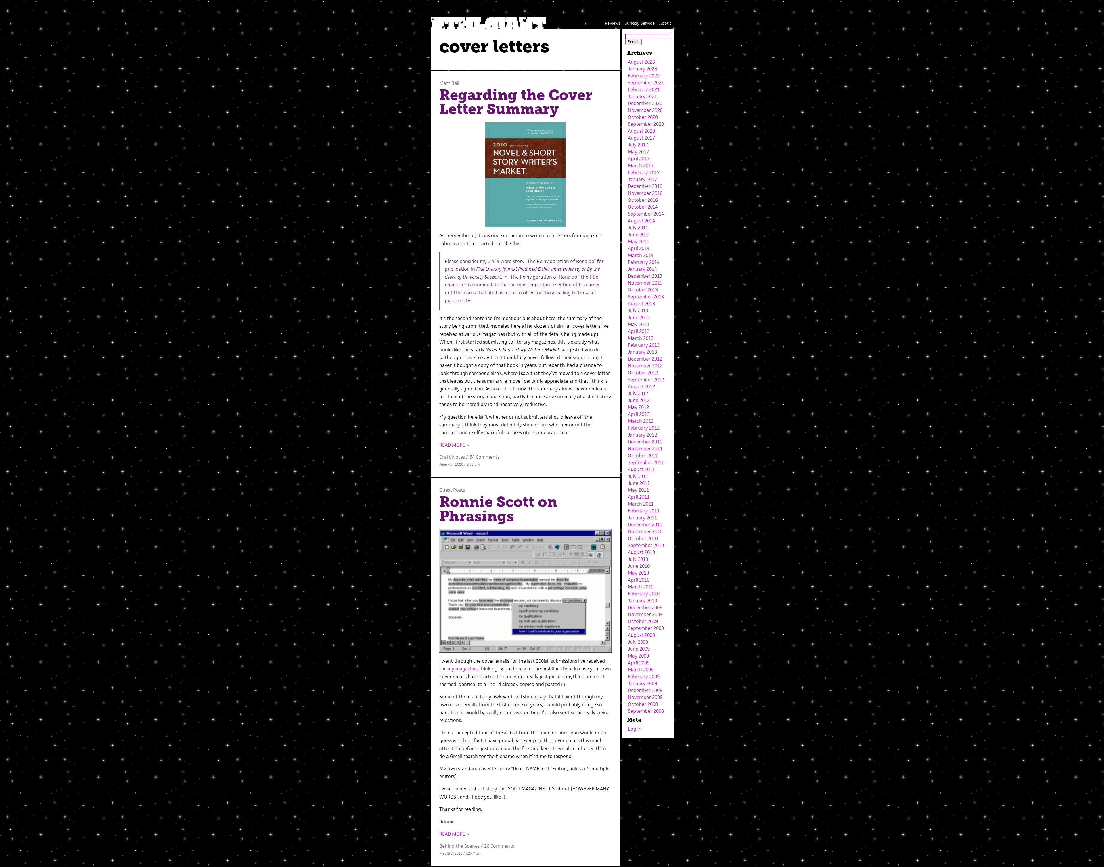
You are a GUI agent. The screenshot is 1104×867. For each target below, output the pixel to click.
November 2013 (645, 283)
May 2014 (638, 241)
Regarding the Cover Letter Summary (515, 102)
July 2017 (638, 145)
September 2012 (646, 379)
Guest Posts (452, 490)
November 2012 (645, 366)
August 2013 (641, 303)
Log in (634, 729)
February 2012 (644, 428)
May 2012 (638, 407)
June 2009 (639, 649)
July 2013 (638, 310)
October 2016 (643, 200)
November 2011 (645, 448)
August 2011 (641, 469)
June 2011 (639, 483)
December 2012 (645, 359)
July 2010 (638, 559)
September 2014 (646, 214)
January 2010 (642, 600)
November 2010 (645, 531)
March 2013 (640, 338)
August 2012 (641, 386)
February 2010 (644, 593)
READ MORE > (454, 445)
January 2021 (642, 96)
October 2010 (643, 538)
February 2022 (644, 76)
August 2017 (641, 138)
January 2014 (642, 269)
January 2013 (642, 352)
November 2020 (645, 110)
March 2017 (640, 165)
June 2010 (639, 566)
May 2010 (638, 573)
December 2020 (645, 103)
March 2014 (640, 255)
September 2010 (646, 545)
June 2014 (639, 234)
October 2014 (643, 207)
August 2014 (641, 221)
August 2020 (641, 131)
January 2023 (642, 69)
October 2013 (643, 290)
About (665, 23)
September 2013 (646, 297)
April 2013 (638, 331)
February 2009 (644, 676)
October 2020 (643, 117)
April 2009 (638, 663)
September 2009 (646, 628)
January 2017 (642, 179)
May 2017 (638, 151)
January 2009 (642, 683)
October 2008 (643, 704)
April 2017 (638, 158)
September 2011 (646, 462)
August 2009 (641, 635)
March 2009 (640, 669)
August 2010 (641, 552)
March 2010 (640, 587)
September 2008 (646, 711)
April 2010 (638, 580)
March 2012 (640, 421)
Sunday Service (640, 23)
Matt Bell (449, 83)
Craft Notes (452, 457)
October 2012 (643, 372)
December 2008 (645, 690)
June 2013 (639, 317)
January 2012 (642, 435)
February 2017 (644, 172)
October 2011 (643, 455)
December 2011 (645, 442)
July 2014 (638, 227)
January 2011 (642, 518)
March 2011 (640, 504)
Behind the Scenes (459, 846)
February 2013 (644, 345)
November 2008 (645, 697)
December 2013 (645, 276)
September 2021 (646, 82)
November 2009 (645, 614)
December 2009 (645, 607)
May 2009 (638, 656)
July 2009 (638, 642)
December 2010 (645, 524)
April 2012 (638, 414)
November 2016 (645, 193)
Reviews (612, 23)
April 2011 (638, 497)
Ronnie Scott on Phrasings (498, 509)
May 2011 (638, 490)
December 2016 (645, 186)
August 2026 (641, 62)
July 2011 (638, 476)
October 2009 (643, 621)
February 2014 (644, 262)
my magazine (462, 669)
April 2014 (638, 248)
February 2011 (644, 511)
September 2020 (646, 124)
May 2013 (638, 324)
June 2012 (639, 400)
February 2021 (644, 89)
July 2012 (638, 393)
